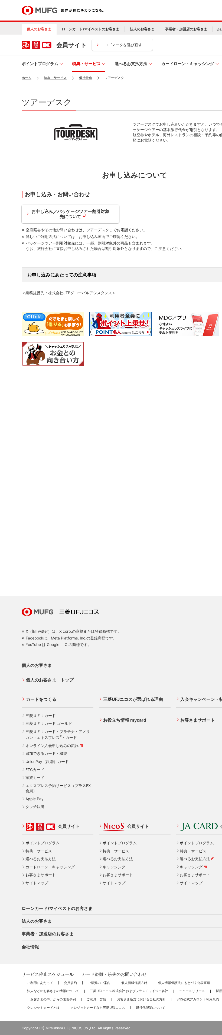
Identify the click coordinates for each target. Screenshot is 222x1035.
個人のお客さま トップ (50, 679)
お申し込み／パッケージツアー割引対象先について (70, 214)
